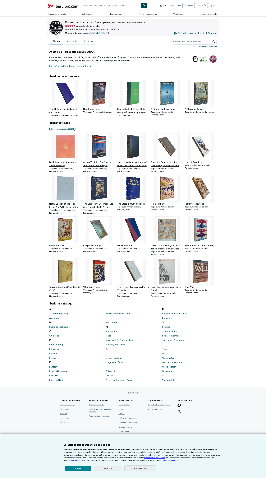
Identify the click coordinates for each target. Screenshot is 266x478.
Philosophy (111, 371)
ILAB (103, 32)
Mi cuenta (63, 414)
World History (169, 366)
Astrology (54, 318)
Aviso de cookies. (78, 460)
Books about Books (58, 326)
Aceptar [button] (78, 468)
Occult (109, 353)
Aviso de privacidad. (171, 460)
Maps (108, 335)
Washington (168, 357)
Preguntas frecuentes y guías (159, 405)
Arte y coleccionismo (148, 14)
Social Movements (171, 335)
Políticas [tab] (88, 41)
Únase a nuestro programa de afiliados (100, 410)
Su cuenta (189, 5)
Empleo (122, 414)
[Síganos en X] (179, 411)
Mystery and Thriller (116, 344)
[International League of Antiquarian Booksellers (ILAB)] (213, 62)
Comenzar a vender (209, 14)
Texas (165, 349)
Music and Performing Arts (119, 340)
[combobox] (111, 5)
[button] (107, 33)
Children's (54, 335)
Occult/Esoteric (114, 357)
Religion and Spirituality (174, 313)
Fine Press (54, 375)
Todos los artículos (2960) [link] (62, 129)
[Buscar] (144, 5)
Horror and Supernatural (118, 313)
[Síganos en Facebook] (179, 405)
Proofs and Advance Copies (120, 380)
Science (166, 326)
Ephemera (54, 353)
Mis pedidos (64, 418)
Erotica (53, 357)
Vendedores (178, 14)
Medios (121, 409)
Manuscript (111, 331)
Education (54, 349)
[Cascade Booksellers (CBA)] (203, 62)
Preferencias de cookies (154, 457)
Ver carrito (64, 422)
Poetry (109, 375)
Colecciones (87, 14)
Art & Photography (58, 313)
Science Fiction (169, 331)
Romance (167, 318)
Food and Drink (57, 380)
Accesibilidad (124, 431)
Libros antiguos (115, 14)
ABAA (92, 32)
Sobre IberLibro (124, 405)
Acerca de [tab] (72, 41)
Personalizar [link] (140, 468)
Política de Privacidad (127, 418)
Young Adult (168, 380)
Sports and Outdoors (173, 340)
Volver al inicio (133, 393)
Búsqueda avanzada (57, 14)
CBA (98, 32)
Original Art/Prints (115, 362)
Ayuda (212, 5)
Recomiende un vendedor (99, 416)
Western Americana (172, 362)
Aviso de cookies (125, 427)
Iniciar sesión (176, 5)
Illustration (111, 322)
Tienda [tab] (56, 41)
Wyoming (167, 371)
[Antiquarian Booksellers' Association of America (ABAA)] (195, 62)
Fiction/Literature (58, 371)
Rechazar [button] (107, 468)
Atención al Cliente (155, 409)
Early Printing (56, 344)
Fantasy (53, 366)
